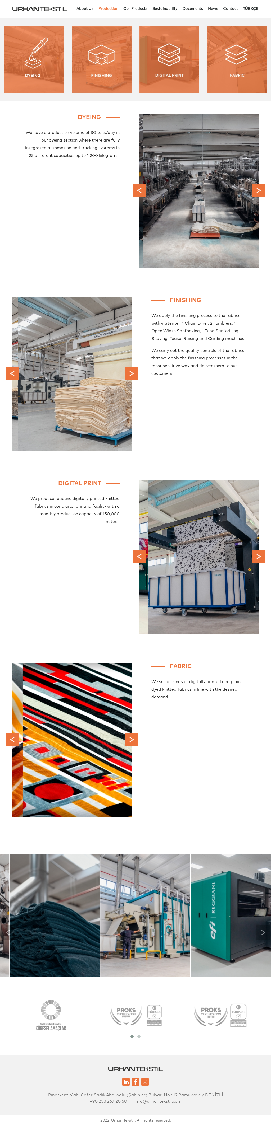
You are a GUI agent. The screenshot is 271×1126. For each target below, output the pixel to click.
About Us (84, 9)
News (213, 9)
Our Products (135, 9)
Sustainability (165, 9)
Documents (193, 9)
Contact (230, 9)
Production (108, 9)
